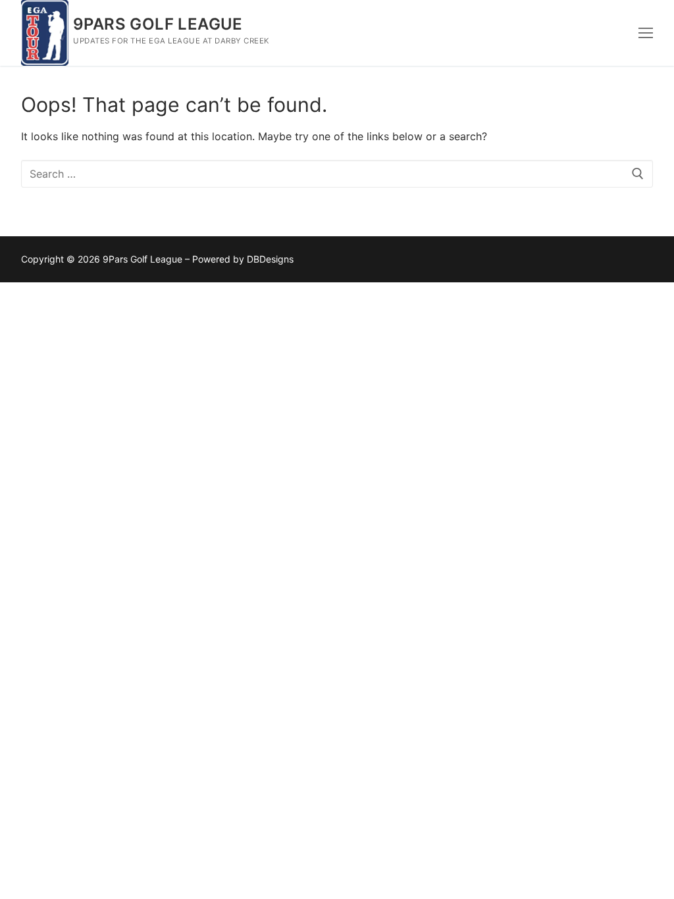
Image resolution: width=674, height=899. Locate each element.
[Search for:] (337, 174)
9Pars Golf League (158, 24)
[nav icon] (645, 33)
